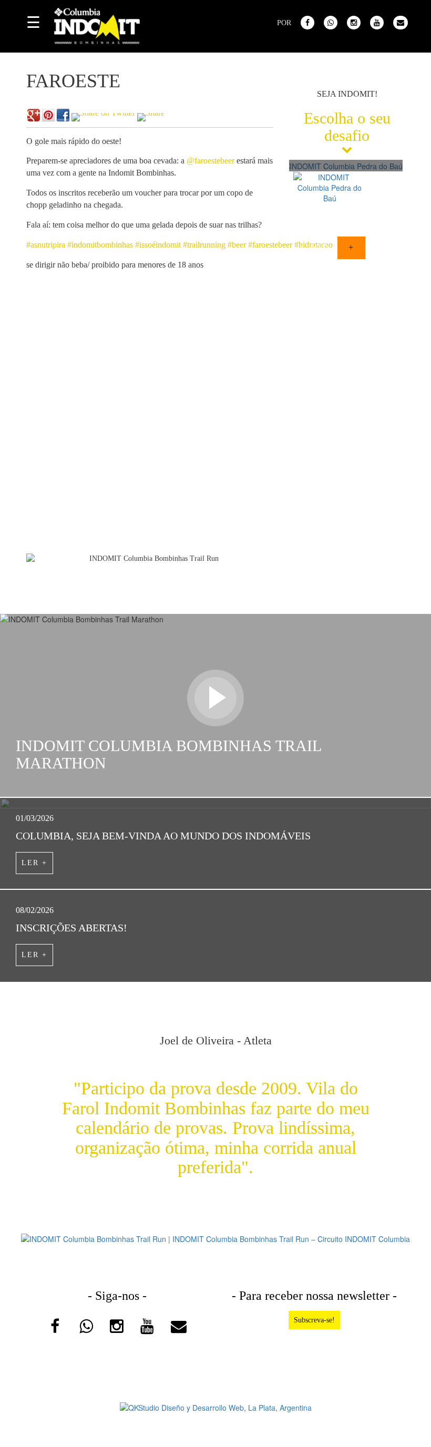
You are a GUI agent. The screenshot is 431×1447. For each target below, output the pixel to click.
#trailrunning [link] (204, 244)
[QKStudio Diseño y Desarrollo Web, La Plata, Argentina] (216, 1406)
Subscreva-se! (314, 1320)
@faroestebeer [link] (210, 160)
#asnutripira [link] (45, 244)
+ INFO (315, 248)
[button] (297, 275)
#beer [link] (237, 244)
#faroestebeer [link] (270, 244)
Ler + (34, 863)
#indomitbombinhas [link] (100, 244)
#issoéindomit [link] (158, 244)
